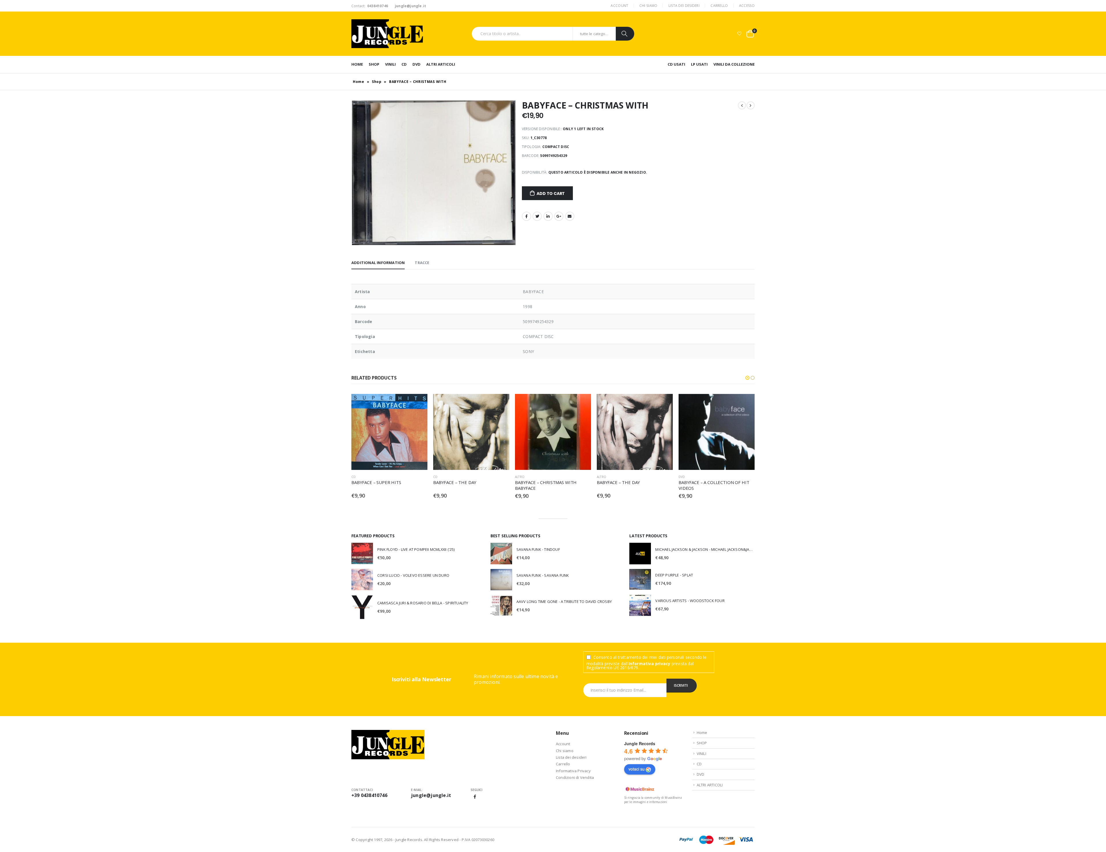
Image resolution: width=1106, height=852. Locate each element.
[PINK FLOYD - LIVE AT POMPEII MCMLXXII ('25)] (362, 553)
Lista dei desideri (684, 5)
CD (404, 64)
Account (619, 5)
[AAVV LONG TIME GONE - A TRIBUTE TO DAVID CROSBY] (501, 605)
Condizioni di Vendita (575, 777)
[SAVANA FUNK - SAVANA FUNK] (501, 579)
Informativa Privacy (573, 770)
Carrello (719, 5)
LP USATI (699, 64)
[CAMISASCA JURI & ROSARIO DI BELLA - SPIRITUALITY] (362, 607)
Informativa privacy (649, 663)
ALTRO (438, 477)
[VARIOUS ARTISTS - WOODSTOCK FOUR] (640, 605)
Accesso (747, 5)
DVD (416, 64)
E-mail (569, 216)
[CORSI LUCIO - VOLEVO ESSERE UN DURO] (362, 579)
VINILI (390, 64)
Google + (558, 216)
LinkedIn (548, 216)
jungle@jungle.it (431, 795)
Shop (377, 81)
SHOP (374, 64)
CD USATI (676, 64)
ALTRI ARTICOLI (440, 64)
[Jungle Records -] (387, 33)
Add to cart (551, 193)
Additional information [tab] (378, 262)
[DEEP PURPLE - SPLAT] (640, 579)
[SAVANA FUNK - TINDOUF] (501, 553)
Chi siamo (648, 5)
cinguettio (537, 216)
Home (357, 64)
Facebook (526, 216)
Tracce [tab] (422, 262)
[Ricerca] (625, 34)
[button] (747, 377)
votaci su (636, 769)
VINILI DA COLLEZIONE (734, 64)
